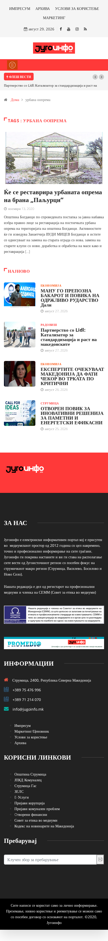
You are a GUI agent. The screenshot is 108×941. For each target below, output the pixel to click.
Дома (15, 99)
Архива (20, 742)
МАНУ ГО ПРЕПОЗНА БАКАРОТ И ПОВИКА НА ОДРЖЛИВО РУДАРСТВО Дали (70, 297)
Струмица (50, 403)
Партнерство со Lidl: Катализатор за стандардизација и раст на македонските (69, 337)
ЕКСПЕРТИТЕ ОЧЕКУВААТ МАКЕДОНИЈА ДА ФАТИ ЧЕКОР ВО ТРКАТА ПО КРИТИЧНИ (72, 376)
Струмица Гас (25, 785)
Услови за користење (30, 736)
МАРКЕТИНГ (54, 17)
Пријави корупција (29, 802)
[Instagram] (77, 28)
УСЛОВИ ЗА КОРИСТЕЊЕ (77, 8)
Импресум (22, 725)
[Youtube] (68, 28)
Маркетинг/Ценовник (31, 731)
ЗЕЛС (19, 791)
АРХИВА (42, 8)
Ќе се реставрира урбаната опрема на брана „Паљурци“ (53, 195)
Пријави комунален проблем (37, 808)
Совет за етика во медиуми (35, 820)
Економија (51, 285)
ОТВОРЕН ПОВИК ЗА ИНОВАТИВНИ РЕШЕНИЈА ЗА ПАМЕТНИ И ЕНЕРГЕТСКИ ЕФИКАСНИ (72, 415)
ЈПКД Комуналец (28, 779)
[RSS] (85, 28)
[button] (95, 77)
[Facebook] (61, 28)
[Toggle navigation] (12, 65)
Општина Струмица (30, 774)
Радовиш (49, 325)
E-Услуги (21, 797)
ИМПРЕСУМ (19, 8)
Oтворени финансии (30, 814)
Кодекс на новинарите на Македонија (44, 825)
